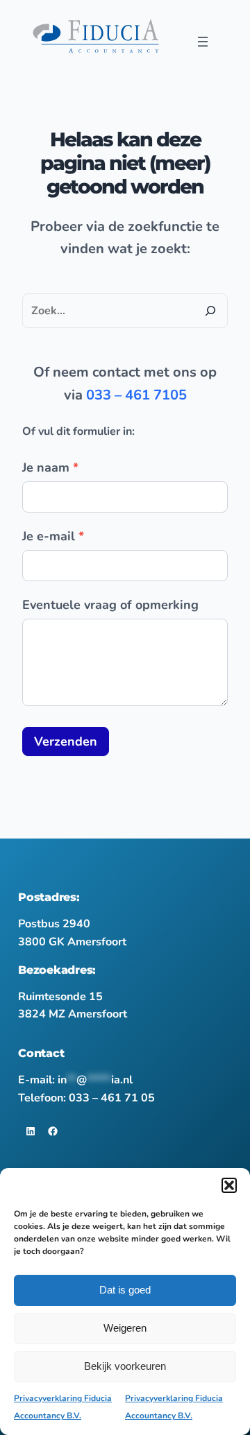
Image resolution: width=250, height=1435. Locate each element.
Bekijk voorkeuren (125, 1366)
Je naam (50, 467)
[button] (229, 1185)
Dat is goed (125, 1290)
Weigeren (125, 1328)
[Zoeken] (210, 311)
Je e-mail (53, 536)
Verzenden (65, 741)
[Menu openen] (202, 41)
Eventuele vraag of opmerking (110, 604)
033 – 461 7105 (136, 395)
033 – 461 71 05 (112, 1098)
